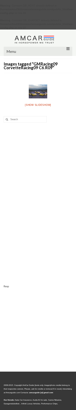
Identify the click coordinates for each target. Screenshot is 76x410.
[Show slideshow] (38, 105)
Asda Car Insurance (23, 400)
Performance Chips (49, 404)
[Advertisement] (38, 160)
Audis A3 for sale (40, 400)
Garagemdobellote (12, 404)
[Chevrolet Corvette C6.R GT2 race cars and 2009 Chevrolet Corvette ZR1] (38, 91)
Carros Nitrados (54, 400)
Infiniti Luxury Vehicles (30, 404)
